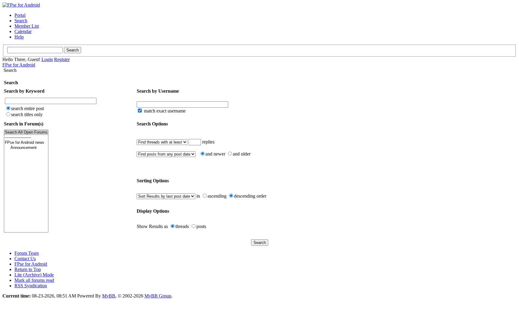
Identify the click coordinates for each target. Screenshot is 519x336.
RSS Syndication (30, 285)
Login (47, 59)
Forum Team (26, 253)
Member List (26, 26)
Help (19, 36)
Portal (20, 15)
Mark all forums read (34, 280)
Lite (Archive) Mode (34, 274)
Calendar (23, 31)
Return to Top (27, 269)
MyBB (108, 295)
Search (20, 20)
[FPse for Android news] (26, 142)
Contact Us (25, 258)
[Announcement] (26, 147)
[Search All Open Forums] (26, 132)
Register (62, 59)
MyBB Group (157, 295)
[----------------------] (26, 137)
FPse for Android (18, 64)
